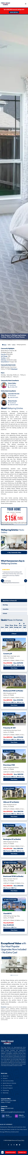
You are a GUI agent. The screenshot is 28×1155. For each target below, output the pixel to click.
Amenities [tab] (5, 594)
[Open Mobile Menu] (25, 3)
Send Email (13, 385)
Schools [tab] (5, 598)
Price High (24, 611)
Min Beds (7, 611)
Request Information (10, 1152)
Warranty (5, 1078)
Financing (6, 1075)
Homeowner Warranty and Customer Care (13, 1112)
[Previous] (2, 565)
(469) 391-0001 (14, 397)
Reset (14, 619)
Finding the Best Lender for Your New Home (13, 1114)
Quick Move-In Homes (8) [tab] (10, 585)
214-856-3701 (13, 387)
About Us (5, 1061)
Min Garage (16, 611)
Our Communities (8, 1066)
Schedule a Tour (22, 1152)
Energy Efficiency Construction (9, 1117)
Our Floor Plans (7, 1070)
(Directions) (14, 369)
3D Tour (15, 650)
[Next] (25, 565)
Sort (3, 612)
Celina (13, 344)
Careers (5, 1063)
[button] (10, 960)
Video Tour (21, 650)
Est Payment (7, 650)
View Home (14, 653)
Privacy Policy (20, 1125)
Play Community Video (14, 537)
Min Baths (11, 611)
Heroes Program (8, 1073)
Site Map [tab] (5, 590)
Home (4, 344)
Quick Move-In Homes (9, 1068)
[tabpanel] (14, 762)
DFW (9, 344)
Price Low (20, 611)
